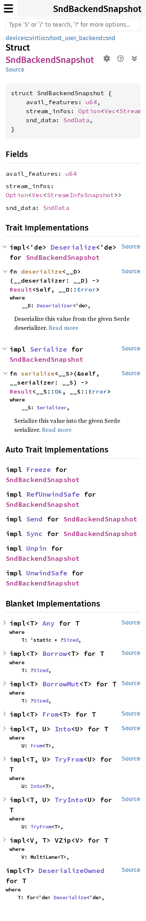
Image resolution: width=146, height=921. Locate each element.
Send (34, 519)
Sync (34, 533)
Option (89, 111)
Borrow (54, 653)
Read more (63, 327)
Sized (70, 639)
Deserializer (55, 305)
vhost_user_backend (75, 38)
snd (110, 38)
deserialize (41, 271)
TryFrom (69, 759)
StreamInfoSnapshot (80, 195)
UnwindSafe (46, 573)
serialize (38, 373)
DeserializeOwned (71, 870)
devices (16, 38)
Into (63, 729)
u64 (91, 102)
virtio (37, 38)
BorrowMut (60, 684)
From (50, 714)
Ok (58, 391)
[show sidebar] (8, 8)
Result (21, 289)
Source (15, 69)
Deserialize (73, 247)
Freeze (38, 469)
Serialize (48, 349)
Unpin (36, 548)
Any (48, 623)
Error (86, 289)
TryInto (69, 799)
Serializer (52, 407)
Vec (110, 111)
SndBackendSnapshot (97, 9)
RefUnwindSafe (53, 494)
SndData (76, 120)
